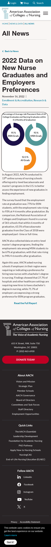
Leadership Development (25, 436)
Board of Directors (25, 400)
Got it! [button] (10, 542)
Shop (26, 4)
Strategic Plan (25, 386)
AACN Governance (25, 395)
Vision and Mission (25, 381)
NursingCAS (25, 454)
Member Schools (25, 390)
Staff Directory (25, 409)
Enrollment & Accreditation (17, 100)
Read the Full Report (25, 303)
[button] (38, 3)
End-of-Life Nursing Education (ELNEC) (25, 459)
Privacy (14, 522)
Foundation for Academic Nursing (25, 440)
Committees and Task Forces (25, 404)
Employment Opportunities (25, 413)
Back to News (12, 51)
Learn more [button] (11, 535)
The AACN (25, 431)
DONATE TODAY (25, 359)
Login (13, 3)
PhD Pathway (25, 445)
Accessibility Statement (30, 522)
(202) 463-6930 (26, 351)
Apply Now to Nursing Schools (25, 450)
